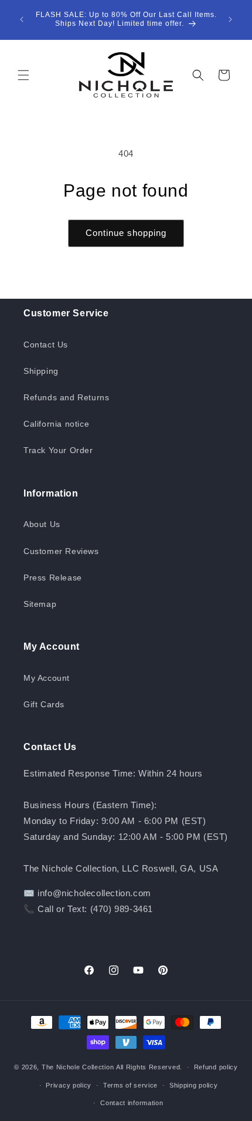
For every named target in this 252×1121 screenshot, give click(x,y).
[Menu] (23, 75)
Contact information (131, 1102)
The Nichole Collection (78, 1067)
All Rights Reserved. (149, 1067)
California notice (56, 423)
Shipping (41, 371)
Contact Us (45, 344)
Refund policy (216, 1067)
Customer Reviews (61, 551)
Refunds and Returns (66, 397)
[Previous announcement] (22, 19)
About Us (41, 524)
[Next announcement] (230, 19)
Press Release (52, 577)
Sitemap (39, 604)
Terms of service (130, 1085)
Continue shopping (126, 233)
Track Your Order (58, 450)
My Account (46, 678)
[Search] (198, 75)
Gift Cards (43, 704)
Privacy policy (68, 1085)
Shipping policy (193, 1085)
